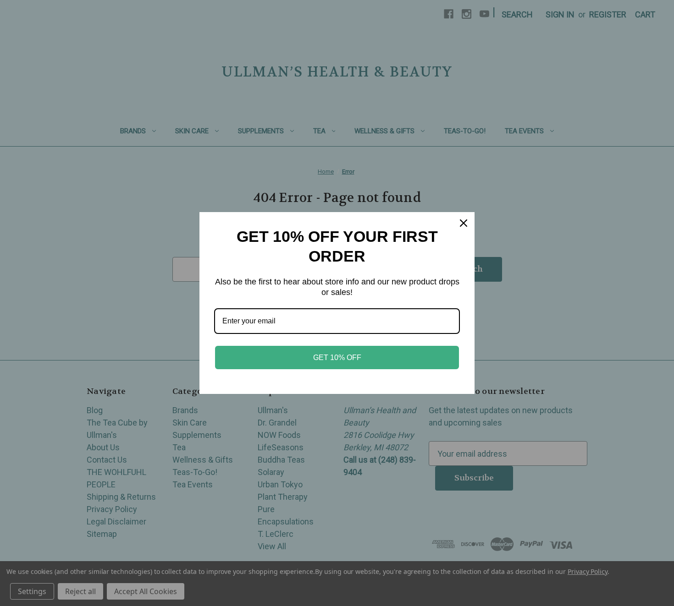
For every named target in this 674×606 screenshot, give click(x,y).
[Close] (464, 223)
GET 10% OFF (337, 357)
